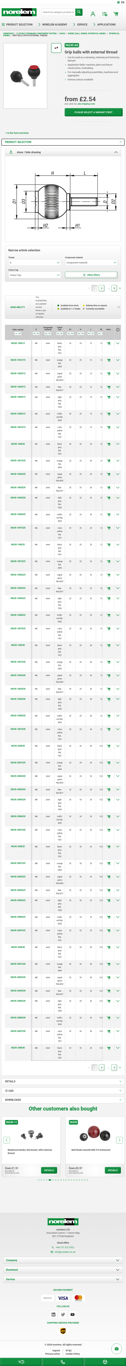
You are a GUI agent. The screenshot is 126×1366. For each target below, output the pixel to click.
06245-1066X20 (18, 514)
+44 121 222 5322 (64, 1247)
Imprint (56, 1350)
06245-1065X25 (18, 598)
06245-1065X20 (18, 497)
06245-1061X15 (18, 360)
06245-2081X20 (18, 762)
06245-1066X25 (18, 615)
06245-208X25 (18, 846)
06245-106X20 (18, 444)
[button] (38, 1180)
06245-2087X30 (18, 1031)
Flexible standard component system (37, 33)
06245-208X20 (18, 745)
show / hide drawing (28, 152)
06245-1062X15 (18, 373)
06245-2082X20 (18, 776)
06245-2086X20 (18, 816)
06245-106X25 (18, 544)
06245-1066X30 (18, 715)
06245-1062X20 (18, 474)
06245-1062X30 (18, 675)
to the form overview (18, 133)
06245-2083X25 (18, 890)
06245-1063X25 (18, 588)
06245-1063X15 (18, 386)
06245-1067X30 (18, 729)
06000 (62, 33)
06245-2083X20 (18, 789)
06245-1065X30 (18, 699)
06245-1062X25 (18, 574)
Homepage (8, 34)
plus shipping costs (86, 104)
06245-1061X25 (18, 561)
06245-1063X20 (18, 487)
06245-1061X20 (18, 460)
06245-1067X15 (18, 427)
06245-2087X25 (18, 930)
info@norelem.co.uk (64, 1252)
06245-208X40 (18, 1047)
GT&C (69, 1350)
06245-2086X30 (18, 1017)
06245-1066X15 (18, 413)
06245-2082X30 (18, 977)
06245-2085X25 (18, 900)
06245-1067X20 (18, 527)
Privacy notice (52, 1354)
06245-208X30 (18, 947)
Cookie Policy (73, 1354)
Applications (106, 24)
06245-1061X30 (18, 661)
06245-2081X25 (18, 863)
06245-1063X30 (18, 688)
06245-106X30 (18, 645)
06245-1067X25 (18, 628)
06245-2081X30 (18, 964)
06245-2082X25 (18, 876)
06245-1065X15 (18, 397)
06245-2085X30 (18, 1001)
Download (12, 1269)
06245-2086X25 (18, 917)
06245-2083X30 (18, 990)
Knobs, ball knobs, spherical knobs (87, 33)
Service (10, 1279)
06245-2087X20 (18, 829)
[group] (31, 1147)
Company (11, 1260)
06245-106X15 (18, 343)
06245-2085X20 (18, 799)
